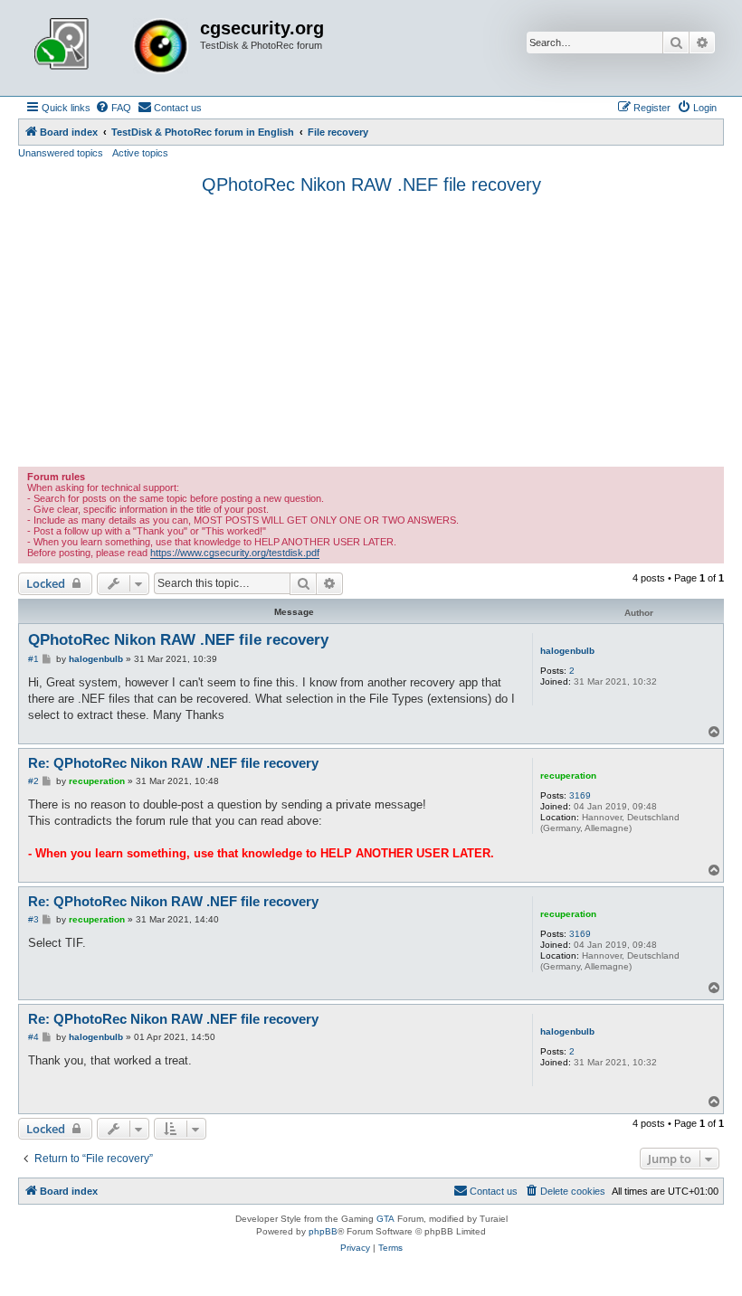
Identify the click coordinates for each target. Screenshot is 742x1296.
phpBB (323, 1231)
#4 (33, 1037)
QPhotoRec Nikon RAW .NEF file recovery (371, 184)
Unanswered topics (60, 152)
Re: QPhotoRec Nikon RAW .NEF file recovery (173, 763)
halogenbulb (567, 651)
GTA (385, 1219)
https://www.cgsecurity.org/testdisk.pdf (234, 552)
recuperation (568, 775)
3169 (580, 795)
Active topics (140, 152)
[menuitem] (113, 107)
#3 (33, 919)
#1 (33, 659)
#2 (33, 781)
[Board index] (111, 48)
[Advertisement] (371, 331)
